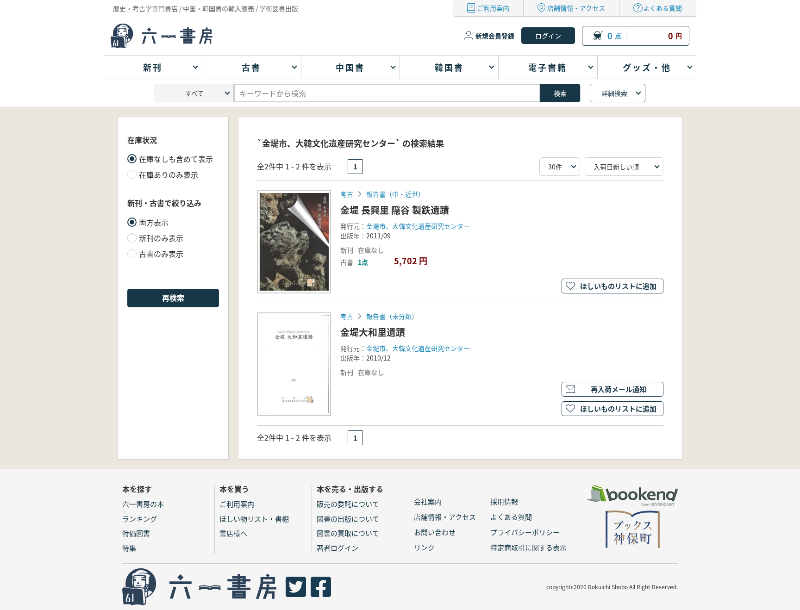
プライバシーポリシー (525, 532)
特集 (129, 548)
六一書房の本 (143, 504)
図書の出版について (348, 518)
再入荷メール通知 (618, 389)
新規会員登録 (494, 35)
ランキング (139, 518)
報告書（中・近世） (395, 194)
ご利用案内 (493, 7)
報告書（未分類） (392, 316)
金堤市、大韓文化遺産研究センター (418, 225)
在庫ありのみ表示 (168, 174)
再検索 (173, 297)
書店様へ (233, 533)
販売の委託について (348, 504)
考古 (346, 194)
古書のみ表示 (161, 253)
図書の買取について (348, 533)
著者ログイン (337, 548)
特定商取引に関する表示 (528, 547)
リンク (424, 547)
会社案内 (428, 501)
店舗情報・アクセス (576, 7)
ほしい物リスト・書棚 (254, 518)
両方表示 (154, 222)
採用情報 (504, 501)
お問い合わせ (435, 532)
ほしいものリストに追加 (618, 286)
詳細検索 (614, 93)
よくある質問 (662, 7)
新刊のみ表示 (161, 237)
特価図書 (136, 533)
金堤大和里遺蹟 (372, 332)
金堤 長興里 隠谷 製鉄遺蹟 (394, 210)
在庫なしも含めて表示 (176, 158)
